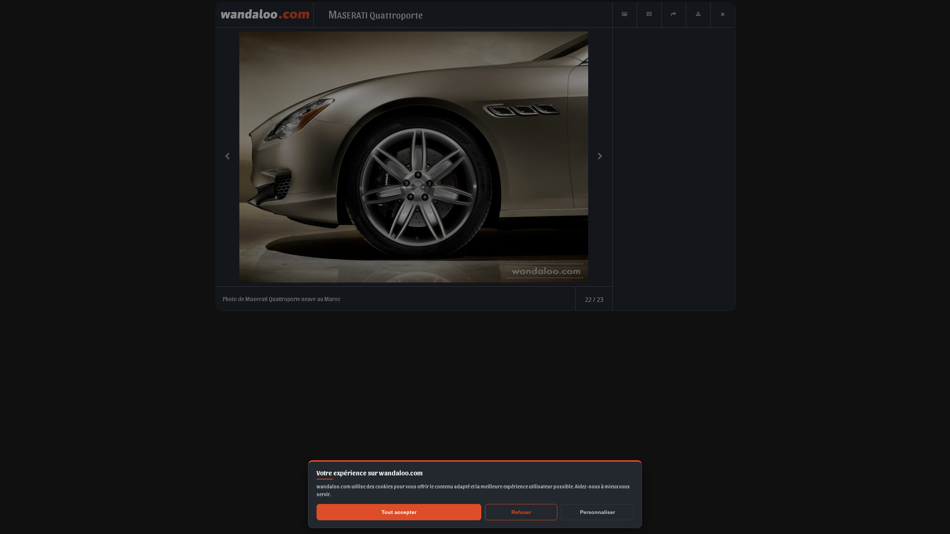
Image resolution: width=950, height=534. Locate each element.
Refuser (521, 512)
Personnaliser (597, 512)
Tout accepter (398, 512)
